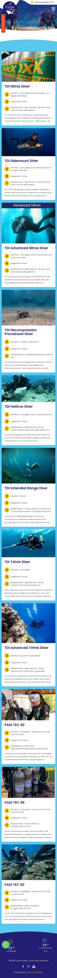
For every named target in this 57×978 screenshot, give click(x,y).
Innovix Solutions (35, 972)
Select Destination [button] (42, 2)
